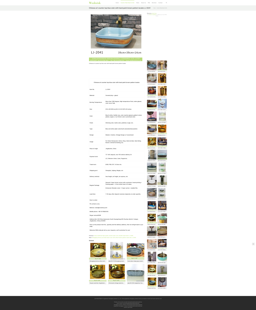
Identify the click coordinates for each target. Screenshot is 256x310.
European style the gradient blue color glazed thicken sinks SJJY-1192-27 (152, 288)
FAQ (149, 2)
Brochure (154, 2)
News (137, 2)
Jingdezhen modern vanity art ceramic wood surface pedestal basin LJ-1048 (152, 160)
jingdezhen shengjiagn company (121, 306)
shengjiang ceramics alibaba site (121, 304)
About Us (143, 2)
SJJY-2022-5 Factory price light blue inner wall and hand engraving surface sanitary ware (152, 211)
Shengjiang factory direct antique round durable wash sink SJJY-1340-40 (98, 261)
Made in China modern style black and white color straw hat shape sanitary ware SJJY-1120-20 (152, 224)
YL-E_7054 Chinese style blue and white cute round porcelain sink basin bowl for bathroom (152, 249)
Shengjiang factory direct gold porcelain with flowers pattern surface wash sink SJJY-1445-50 (162, 135)
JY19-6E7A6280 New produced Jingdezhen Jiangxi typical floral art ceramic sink (152, 122)
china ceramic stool (121, 303)
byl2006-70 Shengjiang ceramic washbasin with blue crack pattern (152, 186)
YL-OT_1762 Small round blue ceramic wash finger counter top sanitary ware (152, 135)
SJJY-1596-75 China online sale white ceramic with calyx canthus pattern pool (162, 109)
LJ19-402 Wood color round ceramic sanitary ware (152, 198)
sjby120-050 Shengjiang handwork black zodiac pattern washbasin (162, 198)
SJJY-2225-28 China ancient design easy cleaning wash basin (152, 96)
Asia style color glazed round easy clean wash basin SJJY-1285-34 (152, 275)
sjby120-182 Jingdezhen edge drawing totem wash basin (152, 173)
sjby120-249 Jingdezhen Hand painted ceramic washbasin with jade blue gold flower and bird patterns (162, 224)
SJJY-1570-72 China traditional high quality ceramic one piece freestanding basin (162, 96)
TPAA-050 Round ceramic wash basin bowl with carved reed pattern (162, 237)
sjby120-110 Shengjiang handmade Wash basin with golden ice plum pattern (117, 261)
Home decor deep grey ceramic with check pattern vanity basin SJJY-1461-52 (135, 261)
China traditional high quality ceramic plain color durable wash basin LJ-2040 (113, 235)
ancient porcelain (124, 302)
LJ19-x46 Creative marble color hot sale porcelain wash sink (152, 84)
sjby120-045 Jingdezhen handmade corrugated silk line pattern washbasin (162, 186)
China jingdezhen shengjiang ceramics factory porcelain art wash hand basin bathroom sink (142, 298)
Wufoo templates (152, 14)
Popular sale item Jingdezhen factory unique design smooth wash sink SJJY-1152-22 (98, 283)
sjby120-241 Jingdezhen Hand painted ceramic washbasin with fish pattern (162, 173)
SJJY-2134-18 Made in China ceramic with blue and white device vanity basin (162, 249)
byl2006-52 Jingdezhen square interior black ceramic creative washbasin (152, 237)
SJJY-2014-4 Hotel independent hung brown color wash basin (162, 288)
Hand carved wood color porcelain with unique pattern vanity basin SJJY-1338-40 (152, 147)
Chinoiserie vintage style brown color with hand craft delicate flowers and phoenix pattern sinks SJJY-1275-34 (117, 283)
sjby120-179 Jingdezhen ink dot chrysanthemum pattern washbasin (162, 122)
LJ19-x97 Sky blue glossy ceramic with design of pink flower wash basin (152, 71)
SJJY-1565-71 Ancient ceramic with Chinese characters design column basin (162, 84)
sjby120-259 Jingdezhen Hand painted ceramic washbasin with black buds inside (135, 283)
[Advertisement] (157, 38)
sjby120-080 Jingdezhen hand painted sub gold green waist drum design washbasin (162, 262)
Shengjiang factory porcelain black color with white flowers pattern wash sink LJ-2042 (114, 237)
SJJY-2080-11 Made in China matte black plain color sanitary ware (162, 147)
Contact (160, 2)
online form (154, 13)
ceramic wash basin (128, 307)
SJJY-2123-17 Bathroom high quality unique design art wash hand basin (162, 211)
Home (117, 2)
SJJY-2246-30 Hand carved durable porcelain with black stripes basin (152, 262)
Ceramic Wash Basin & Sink (127, 2)
